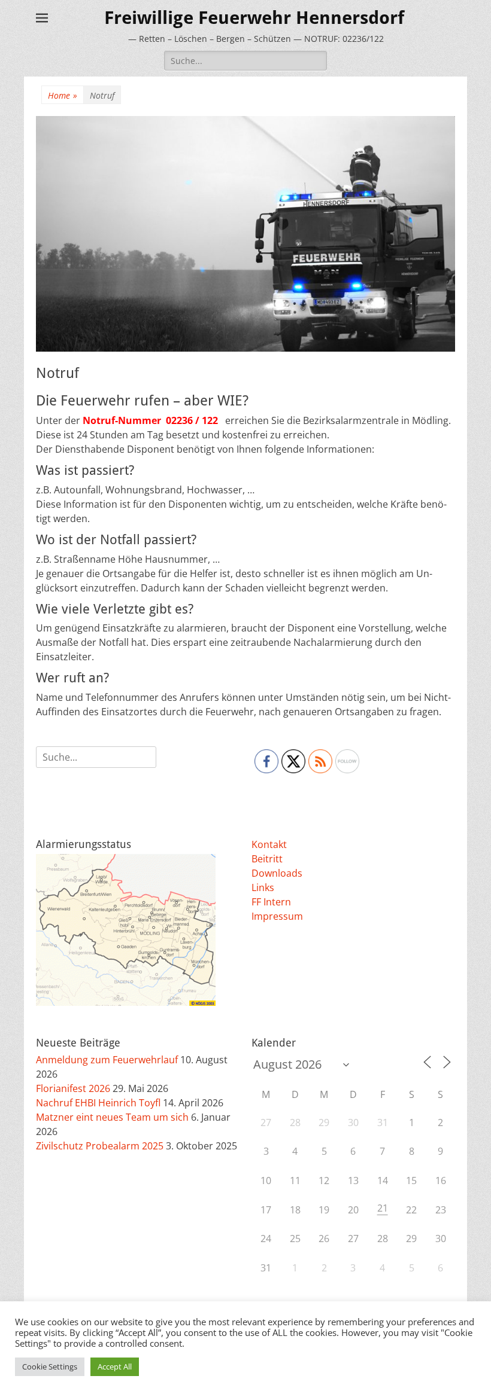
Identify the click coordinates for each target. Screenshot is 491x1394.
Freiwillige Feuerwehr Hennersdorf (254, 17)
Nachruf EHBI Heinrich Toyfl (98, 1102)
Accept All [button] (115, 1366)
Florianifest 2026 (73, 1088)
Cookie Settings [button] (49, 1366)
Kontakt (269, 844)
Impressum (277, 916)
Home (62, 95)
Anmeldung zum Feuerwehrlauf (107, 1059)
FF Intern (271, 901)
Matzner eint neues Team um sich (112, 1117)
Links (262, 887)
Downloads (276, 873)
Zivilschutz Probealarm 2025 (99, 1145)
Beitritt (267, 858)
